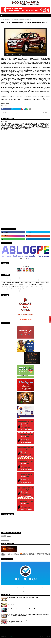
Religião (22, 288)
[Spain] (27, 271)
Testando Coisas (10, 291)
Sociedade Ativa (38, 288)
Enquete (3, 282)
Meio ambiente (13, 286)
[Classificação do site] (9, 551)
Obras (24, 286)
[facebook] (13, 232)
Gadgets (11, 284)
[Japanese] (24, 269)
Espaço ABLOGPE (15, 282)
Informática (21, 284)
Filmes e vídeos (5, 284)
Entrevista (9, 282)
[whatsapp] (13, 239)
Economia (35, 280)
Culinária (8, 280)
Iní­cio (40, 636)
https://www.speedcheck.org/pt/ (17, 589)
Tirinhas (16, 291)
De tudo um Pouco (28, 280)
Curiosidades (14, 280)
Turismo (26, 291)
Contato (48, 636)
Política (36, 286)
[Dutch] (32, 271)
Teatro (44, 288)
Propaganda (4, 288)
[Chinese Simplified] (27, 269)
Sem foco (8, 19)
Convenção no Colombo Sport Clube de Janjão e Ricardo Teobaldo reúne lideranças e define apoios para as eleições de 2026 (27, 620)
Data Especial (20, 280)
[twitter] (38, 232)
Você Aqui (32, 291)
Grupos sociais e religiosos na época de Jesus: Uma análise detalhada (23, 597)
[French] (21, 271)
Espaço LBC (31, 282)
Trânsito (21, 291)
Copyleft (3, 627)
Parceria (43, 636)
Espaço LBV (37, 282)
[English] (18, 271)
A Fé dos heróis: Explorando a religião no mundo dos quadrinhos (21, 608)
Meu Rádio (19, 286)
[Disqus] (25, 177)
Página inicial (3, 19)
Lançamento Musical (33, 284)
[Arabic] (18, 269)
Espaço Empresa (24, 282)
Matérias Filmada (5, 286)
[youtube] (38, 236)
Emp (45, 280)
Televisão (4, 291)
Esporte (42, 282)
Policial (32, 286)
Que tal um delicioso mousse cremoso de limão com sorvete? (21, 603)
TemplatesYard (11, 636)
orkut (28, 286)
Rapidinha (17, 288)
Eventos (47, 282)
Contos (3, 280)
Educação (41, 280)
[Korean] (21, 269)
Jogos (26, 284)
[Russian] (29, 269)
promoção (41, 286)
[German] (24, 271)
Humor (16, 284)
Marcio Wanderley (4, 25)
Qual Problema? (11, 288)
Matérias (40, 284)
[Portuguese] (32, 269)
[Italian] (29, 271)
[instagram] (13, 236)
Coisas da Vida (13, 627)
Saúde (27, 288)
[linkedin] (38, 239)
